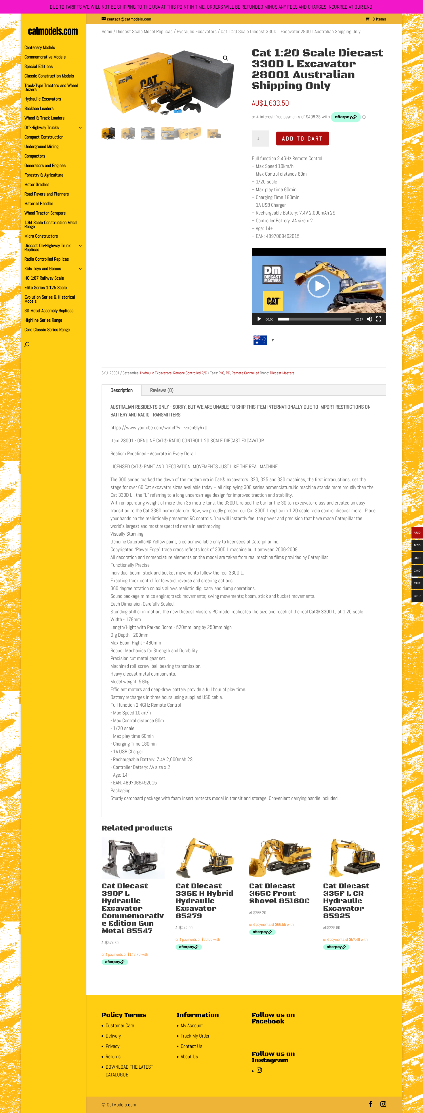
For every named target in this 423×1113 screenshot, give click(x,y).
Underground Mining (41, 147)
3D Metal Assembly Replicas (48, 311)
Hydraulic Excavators (42, 99)
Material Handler (38, 204)
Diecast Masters (282, 373)
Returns (113, 1056)
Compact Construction (43, 137)
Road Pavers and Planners (46, 194)
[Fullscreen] (379, 319)
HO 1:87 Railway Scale (44, 278)
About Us (189, 1056)
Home (107, 32)
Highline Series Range (43, 320)
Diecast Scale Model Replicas (144, 32)
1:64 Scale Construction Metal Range (50, 225)
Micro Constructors (41, 236)
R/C (221, 373)
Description (121, 390)
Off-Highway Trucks (41, 128)
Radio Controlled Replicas (46, 259)
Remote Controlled (245, 373)
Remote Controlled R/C (190, 373)
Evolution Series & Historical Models (49, 299)
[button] (225, 58)
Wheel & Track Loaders (44, 118)
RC (228, 373)
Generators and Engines (45, 166)
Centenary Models (39, 47)
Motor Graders (36, 185)
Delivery (113, 1035)
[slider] (314, 319)
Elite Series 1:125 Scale (45, 288)
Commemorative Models (45, 57)
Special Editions (38, 67)
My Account (192, 1025)
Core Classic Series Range (47, 330)
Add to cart (302, 138)
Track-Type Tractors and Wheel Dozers (51, 88)
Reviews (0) (162, 390)
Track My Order (195, 1035)
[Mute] (369, 319)
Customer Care (120, 1025)
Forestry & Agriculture (43, 175)
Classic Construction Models (49, 76)
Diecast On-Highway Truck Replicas (47, 248)
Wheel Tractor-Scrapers (45, 213)
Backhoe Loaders (39, 109)
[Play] (259, 319)
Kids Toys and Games (42, 269)
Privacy (112, 1046)
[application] (319, 286)
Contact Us (191, 1046)
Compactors (34, 156)
